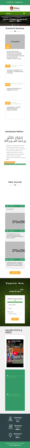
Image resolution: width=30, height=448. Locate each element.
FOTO (17, 330)
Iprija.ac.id (17, 443)
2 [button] (15, 24)
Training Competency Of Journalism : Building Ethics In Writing (15, 71)
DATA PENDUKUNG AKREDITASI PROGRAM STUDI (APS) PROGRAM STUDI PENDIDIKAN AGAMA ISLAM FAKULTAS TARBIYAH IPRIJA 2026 (15, 55)
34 (22, 206)
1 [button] (12, 24)
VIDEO (8, 332)
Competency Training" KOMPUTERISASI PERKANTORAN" (14, 108)
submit (15, 319)
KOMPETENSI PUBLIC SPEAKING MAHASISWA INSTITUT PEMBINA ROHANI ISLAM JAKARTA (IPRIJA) (14, 264)
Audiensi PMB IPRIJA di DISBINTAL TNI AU (14, 89)
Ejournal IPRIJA (10, 209)
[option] (15, 20)
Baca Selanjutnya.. (9, 162)
